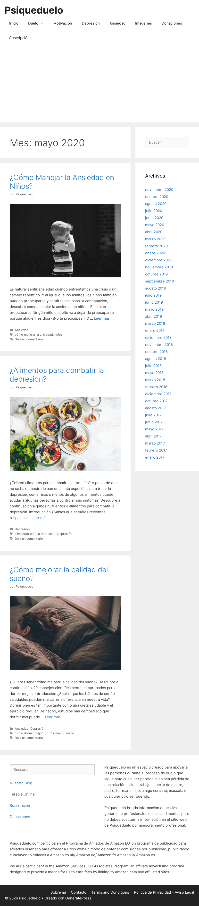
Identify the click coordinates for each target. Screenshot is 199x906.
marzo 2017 (155, 443)
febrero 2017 (156, 450)
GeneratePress (78, 898)
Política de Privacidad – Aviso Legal (164, 892)
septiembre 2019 (159, 281)
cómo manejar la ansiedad (34, 334)
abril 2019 (153, 316)
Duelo (33, 23)
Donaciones (172, 23)
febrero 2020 (156, 246)
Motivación (62, 23)
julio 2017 (153, 415)
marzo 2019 (155, 323)
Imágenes (143, 23)
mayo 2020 (154, 224)
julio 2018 (153, 365)
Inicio (13, 23)
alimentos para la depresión (35, 534)
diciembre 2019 (158, 260)
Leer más (102, 318)
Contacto (78, 892)
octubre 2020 (156, 196)
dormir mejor (54, 733)
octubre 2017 (156, 401)
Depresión (91, 23)
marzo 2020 (155, 239)
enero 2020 (155, 253)
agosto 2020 (155, 203)
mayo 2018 (154, 372)
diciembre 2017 (158, 394)
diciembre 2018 (158, 337)
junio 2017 (154, 422)
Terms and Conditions (110, 892)
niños (59, 334)
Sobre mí (58, 892)
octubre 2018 (156, 351)
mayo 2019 (154, 309)
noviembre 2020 (159, 189)
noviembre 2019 (159, 267)
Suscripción (19, 37)
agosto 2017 (155, 408)
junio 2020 (154, 217)
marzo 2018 (155, 379)
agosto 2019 (155, 288)
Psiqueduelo (33, 10)
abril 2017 (153, 436)
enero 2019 (155, 330)
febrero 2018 (156, 387)
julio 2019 (153, 295)
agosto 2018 (155, 358)
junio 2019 (154, 302)
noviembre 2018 (159, 344)
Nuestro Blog (21, 783)
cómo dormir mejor (29, 733)
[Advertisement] (99, 86)
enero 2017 (155, 457)
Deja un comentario (29, 339)
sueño (69, 733)
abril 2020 (153, 232)
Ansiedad (117, 23)
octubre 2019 (156, 274)
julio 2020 (153, 210)
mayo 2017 (154, 429)
